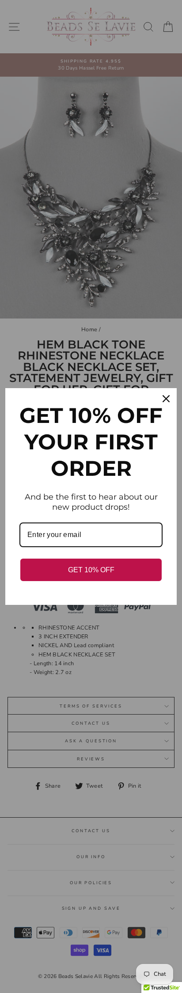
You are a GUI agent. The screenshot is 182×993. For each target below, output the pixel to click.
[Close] (166, 398)
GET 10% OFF (91, 570)
